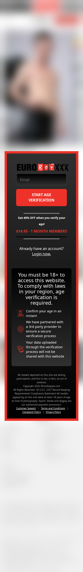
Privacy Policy (53, 412)
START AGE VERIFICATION (41, 197)
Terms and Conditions (53, 408)
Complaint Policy (31, 412)
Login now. (41, 253)
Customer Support (26, 408)
